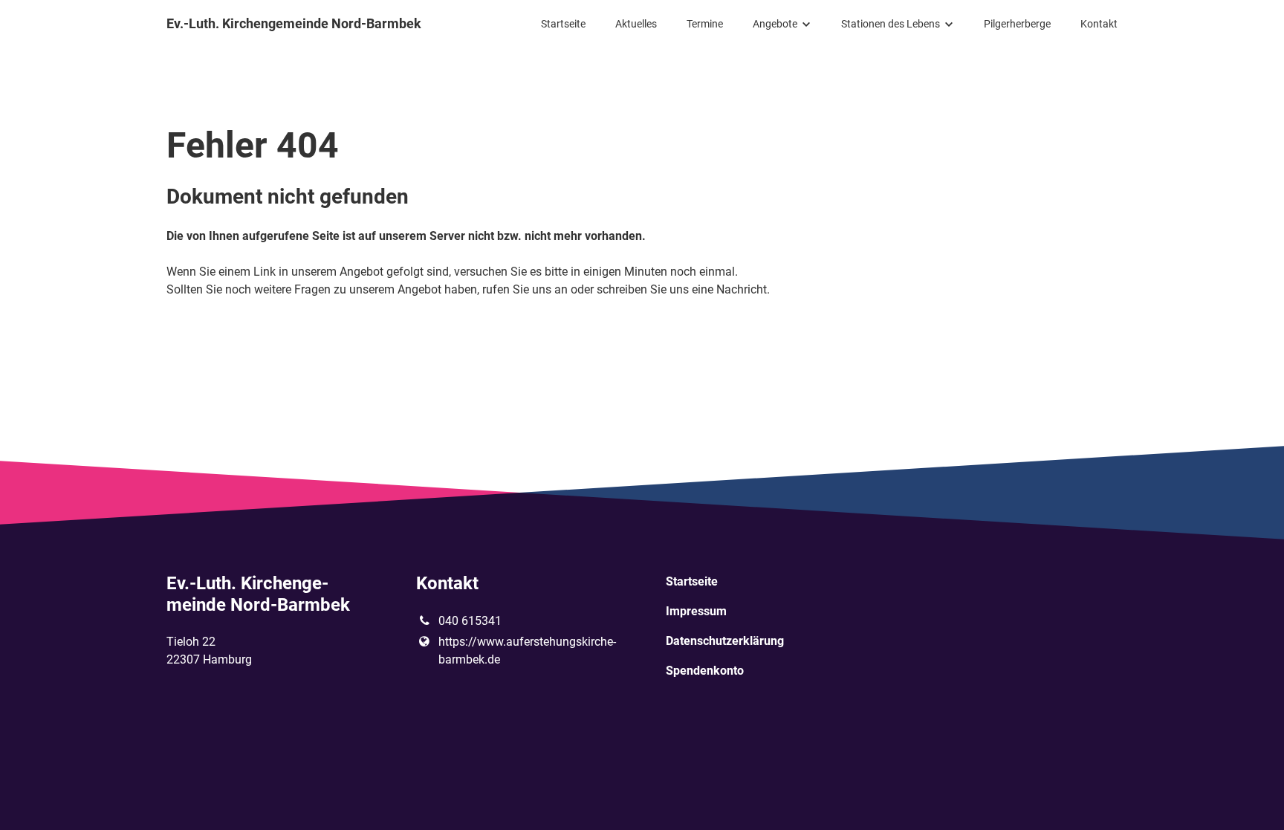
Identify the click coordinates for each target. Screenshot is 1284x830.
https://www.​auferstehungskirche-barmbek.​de (527, 651)
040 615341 (470, 621)
